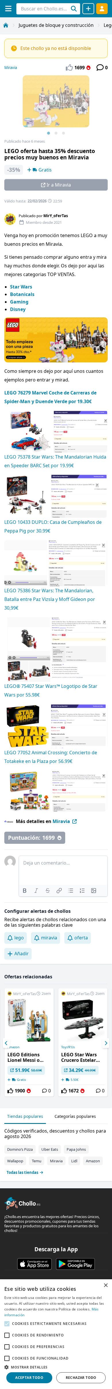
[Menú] (8, 8)
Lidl (74, 1160)
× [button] (105, 1285)
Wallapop (15, 1160)
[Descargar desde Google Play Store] (75, 1264)
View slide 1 (48, 133)
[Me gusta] (10, 1091)
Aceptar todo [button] (29, 1377)
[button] (56, 1367)
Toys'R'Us (68, 1047)
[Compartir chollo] (88, 8)
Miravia (10, 68)
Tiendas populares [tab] (25, 1116)
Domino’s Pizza (20, 1149)
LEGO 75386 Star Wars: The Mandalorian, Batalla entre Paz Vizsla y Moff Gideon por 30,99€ (49, 599)
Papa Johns (76, 1149)
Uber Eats (49, 1149)
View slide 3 (63, 133)
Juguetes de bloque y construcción (56, 25)
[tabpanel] (56, 1150)
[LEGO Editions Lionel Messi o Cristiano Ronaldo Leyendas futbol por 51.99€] (29, 1042)
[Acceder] (102, 8)
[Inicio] (6, 25)
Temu (36, 1160)
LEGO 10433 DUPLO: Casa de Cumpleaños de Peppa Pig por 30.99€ (53, 526)
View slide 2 (56, 133)
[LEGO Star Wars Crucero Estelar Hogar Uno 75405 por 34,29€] (82, 1042)
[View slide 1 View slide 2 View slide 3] (56, 107)
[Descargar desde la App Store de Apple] (34, 1264)
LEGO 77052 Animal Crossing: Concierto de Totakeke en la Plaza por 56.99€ (50, 756)
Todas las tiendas (22, 1172)
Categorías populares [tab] (75, 1116)
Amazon (13, 1047)
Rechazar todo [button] (81, 1377)
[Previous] (6, 1043)
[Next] (105, 1043)
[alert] (56, 1334)
